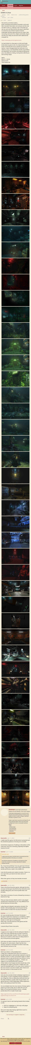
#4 (29, 885)
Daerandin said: (5, 854)
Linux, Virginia (27, 811)
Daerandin (4, 838)
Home (3, 5)
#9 (29, 999)
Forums (10, 5)
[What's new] (25, 5)
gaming (3, 14)
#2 (29, 838)
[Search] (28, 5)
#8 (29, 973)
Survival (2, 16)
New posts (3, 8)
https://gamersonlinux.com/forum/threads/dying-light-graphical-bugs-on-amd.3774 (15, 994)
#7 (29, 950)
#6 (29, 930)
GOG (8, 14)
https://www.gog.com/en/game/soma (11, 40)
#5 (29, 913)
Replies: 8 (10, 20)
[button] (6, 5)
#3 (29, 851)
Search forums (10, 8)
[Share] (30, 20)
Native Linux (14, 14)
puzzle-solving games (23, 14)
